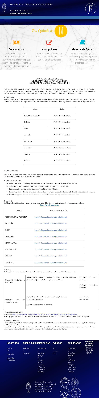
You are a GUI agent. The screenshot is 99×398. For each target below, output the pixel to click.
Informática (42, 367)
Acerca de (9, 349)
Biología (40, 356)
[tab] (16, 44)
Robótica (41, 372)
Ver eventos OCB (55, 351)
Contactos (10, 354)
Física (40, 362)
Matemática (42, 369)
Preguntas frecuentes (11, 359)
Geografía (41, 365)
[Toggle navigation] (7, 22)
